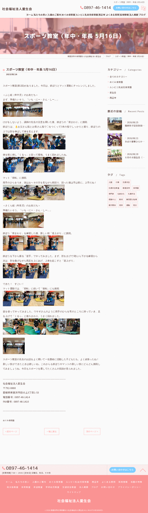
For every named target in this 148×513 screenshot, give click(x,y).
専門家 (111, 193)
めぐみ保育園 (8, 420)
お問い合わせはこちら (126, 7)
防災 (135, 205)
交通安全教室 (114, 188)
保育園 (136, 188)
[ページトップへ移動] (143, 470)
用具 (121, 205)
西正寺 (113, 97)
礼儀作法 (131, 193)
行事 (117, 182)
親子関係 (112, 205)
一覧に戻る (52, 431)
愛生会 (113, 92)
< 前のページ (11, 431)
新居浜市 (126, 188)
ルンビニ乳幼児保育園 (121, 87)
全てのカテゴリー (118, 76)
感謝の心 (112, 199)
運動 (128, 205)
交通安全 (126, 182)
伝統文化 (121, 193)
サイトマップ (74, 492)
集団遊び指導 (131, 199)
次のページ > (92, 431)
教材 (121, 199)
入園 (110, 182)
